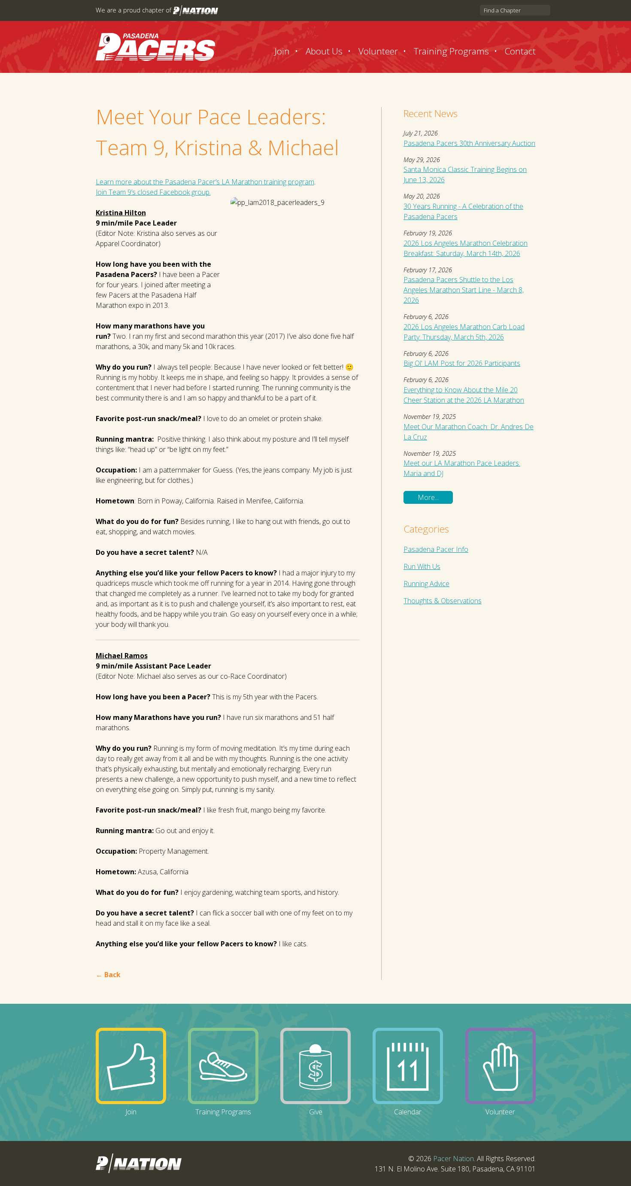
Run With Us (421, 566)
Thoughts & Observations (442, 600)
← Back (108, 974)
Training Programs (451, 51)
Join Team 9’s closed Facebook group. (153, 192)
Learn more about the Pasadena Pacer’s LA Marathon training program (205, 182)
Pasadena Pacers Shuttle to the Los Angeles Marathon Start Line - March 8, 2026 (463, 290)
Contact (520, 51)
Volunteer (378, 51)
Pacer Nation (453, 1158)
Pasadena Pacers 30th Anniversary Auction (469, 143)
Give (315, 1112)
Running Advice (426, 583)
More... (428, 497)
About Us (324, 51)
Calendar (408, 1112)
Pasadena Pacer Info (435, 549)
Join (282, 51)
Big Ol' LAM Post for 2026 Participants (461, 363)
